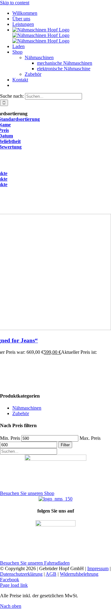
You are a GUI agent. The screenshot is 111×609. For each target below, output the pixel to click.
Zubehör (20, 413)
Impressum (98, 568)
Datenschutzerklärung (21, 574)
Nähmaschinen (26, 408)
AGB (51, 574)
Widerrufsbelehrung (79, 574)
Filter (65, 445)
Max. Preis (90, 438)
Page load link (14, 585)
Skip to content (14, 2)
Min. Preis (10, 438)
